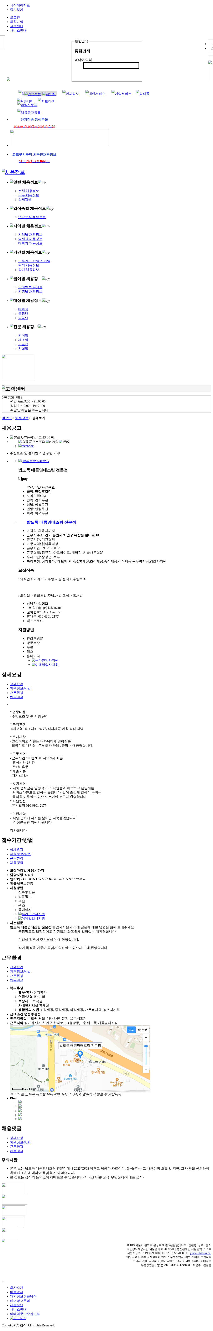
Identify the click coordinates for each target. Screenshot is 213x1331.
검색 (88, 72)
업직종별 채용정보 (32, 217)
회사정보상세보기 (35, 461)
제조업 (23, 340)
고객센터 (16, 26)
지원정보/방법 (20, 688)
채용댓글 (16, 697)
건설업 (23, 348)
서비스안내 (18, 30)
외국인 (23, 318)
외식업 (23, 335)
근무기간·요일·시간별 (34, 261)
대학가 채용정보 (30, 243)
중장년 (23, 313)
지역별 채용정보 (30, 234)
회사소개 (16, 1287)
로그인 (15, 17)
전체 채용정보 (28, 191)
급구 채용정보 (28, 195)
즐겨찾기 (16, 9)
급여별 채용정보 (30, 287)
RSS (22, 1318)
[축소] (146, 1069)
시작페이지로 (20, 5)
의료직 (23, 344)
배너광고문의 (20, 1301)
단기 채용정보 (28, 265)
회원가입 (16, 22)
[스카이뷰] (142, 1029)
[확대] (146, 1037)
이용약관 (16, 1292)
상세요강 (16, 684)
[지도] (131, 1029)
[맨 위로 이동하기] (3, 1281)
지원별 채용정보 (30, 291)
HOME (7, 418)
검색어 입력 (83, 60)
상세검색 (25, 199)
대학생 (23, 309)
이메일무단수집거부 (25, 1314)
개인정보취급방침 (23, 1296)
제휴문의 (16, 1305)
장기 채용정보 (28, 269)
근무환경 (16, 693)
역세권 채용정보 (30, 239)
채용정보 (21, 418)
